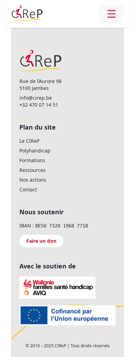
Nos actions (32, 179)
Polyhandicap (35, 150)
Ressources (32, 170)
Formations (32, 160)
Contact (28, 189)
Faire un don (41, 241)
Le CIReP (29, 141)
